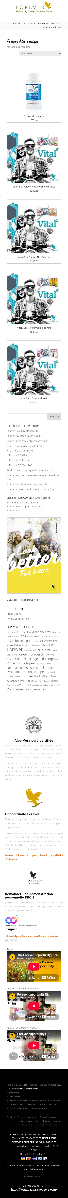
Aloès (21, 636)
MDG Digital (19, 1104)
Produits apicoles (33, 637)
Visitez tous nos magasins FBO (38, 1104)
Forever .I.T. (37, 654)
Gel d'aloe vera (41, 632)
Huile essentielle (29, 645)
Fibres (45, 645)
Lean (23, 676)
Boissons (21, 641)
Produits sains (14, 614)
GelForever (43, 650)
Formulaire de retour (34, 1169)
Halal (57, 659)
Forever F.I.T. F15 (17, 460)
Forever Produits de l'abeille (20, 431)
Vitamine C (55, 685)
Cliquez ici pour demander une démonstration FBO (31, 936)
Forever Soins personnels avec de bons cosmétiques (33, 475)
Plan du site (22, 1125)
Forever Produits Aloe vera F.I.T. (22, 446)
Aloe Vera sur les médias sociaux (33, 1108)
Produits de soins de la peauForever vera (27, 470)
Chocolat (48, 636)
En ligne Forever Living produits (22, 502)
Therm (55, 681)
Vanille (22, 685)
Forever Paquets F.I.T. (17, 451)
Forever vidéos (14, 510)
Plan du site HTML (36, 1125)
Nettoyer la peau (18, 668)
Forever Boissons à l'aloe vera (22, 436)
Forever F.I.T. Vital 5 (19, 465)
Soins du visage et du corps (35, 659)
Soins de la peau (42, 668)
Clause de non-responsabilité (48, 1121)
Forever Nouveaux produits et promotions (28, 489)
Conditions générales (16, 1117)
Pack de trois (13, 685)
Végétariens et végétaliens (38, 685)
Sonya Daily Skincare (42, 681)
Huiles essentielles (36, 641)
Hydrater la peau (43, 664)
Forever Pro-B (29, 650)
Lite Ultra (33, 676)
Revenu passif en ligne (18, 618)
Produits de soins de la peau (27, 672)
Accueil (16, 23)
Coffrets (44, 676)
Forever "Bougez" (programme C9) (24, 506)
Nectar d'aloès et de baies (20, 632)
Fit (51, 645)
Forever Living (12, 745)
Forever (15, 649)
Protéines (26, 681)
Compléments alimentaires (26, 689)
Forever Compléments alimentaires (24, 484)
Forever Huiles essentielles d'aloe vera (26, 441)
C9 (42, 636)
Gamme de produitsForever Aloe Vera (41, 23)
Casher (17, 677)
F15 (38, 645)
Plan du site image (53, 1125)
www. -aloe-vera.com (41, 1100)
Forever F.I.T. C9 (17, 455)
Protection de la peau (21, 663)
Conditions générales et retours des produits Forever (34, 1165)
